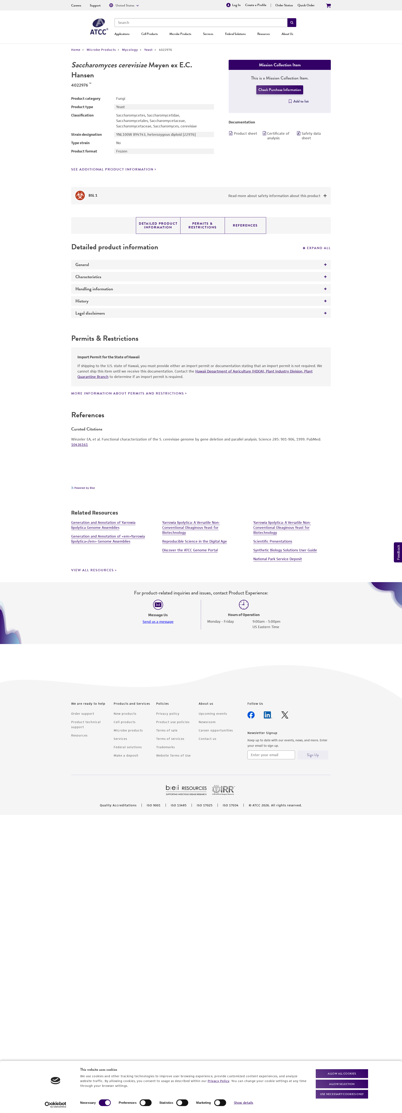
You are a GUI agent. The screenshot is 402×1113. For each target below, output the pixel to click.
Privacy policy (167, 714)
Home (75, 50)
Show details (243, 1102)
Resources (263, 34)
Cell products (124, 722)
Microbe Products (180, 34)
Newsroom (207, 722)
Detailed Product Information (158, 225)
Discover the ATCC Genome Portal (190, 550)
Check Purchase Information (279, 89)
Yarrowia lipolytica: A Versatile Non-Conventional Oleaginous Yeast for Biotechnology (191, 527)
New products (125, 714)
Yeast (148, 50)
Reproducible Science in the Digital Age (194, 541)
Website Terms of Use (173, 755)
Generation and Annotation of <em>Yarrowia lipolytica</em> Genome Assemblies (108, 539)
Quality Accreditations (118, 805)
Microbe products (128, 730)
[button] (291, 22)
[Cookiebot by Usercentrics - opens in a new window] (55, 1105)
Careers (76, 5)
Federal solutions (128, 747)
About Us (287, 34)
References (245, 225)
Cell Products (149, 34)
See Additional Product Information (112, 169)
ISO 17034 (230, 805)
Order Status (284, 5)
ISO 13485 (179, 805)
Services (208, 34)
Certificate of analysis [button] (278, 135)
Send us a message (158, 621)
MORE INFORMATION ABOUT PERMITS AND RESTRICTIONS (127, 393)
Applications (122, 34)
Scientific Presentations (272, 541)
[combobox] (201, 22)
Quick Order (306, 5)
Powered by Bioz (84, 488)
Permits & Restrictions (202, 225)
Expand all (319, 248)
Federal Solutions (235, 34)
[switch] (146, 1102)
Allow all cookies (342, 1074)
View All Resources (92, 570)
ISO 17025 (205, 805)
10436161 (79, 444)
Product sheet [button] (245, 133)
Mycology (130, 50)
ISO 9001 (154, 805)
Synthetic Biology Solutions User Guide (285, 550)
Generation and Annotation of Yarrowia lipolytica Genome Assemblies (103, 525)
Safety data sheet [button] (311, 135)
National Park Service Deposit (277, 559)
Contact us (207, 739)
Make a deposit (126, 755)
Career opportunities (216, 730)
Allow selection (342, 1084)
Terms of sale (167, 730)
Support (95, 5)
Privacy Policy (218, 1081)
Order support (82, 714)
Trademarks (165, 747)
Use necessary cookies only (342, 1094)
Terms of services (170, 739)
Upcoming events (213, 714)
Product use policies (172, 722)
